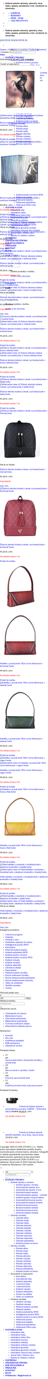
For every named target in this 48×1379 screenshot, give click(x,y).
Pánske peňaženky (24, 1269)
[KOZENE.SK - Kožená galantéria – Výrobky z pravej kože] (13, 40)
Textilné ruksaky (23, 1304)
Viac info (4, 248)
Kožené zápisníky (13, 965)
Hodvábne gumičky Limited (23, 228)
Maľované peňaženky (26, 202)
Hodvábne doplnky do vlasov (18, 942)
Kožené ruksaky (12, 960)
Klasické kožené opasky (16, 950)
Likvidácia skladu (13, 968)
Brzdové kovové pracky (27, 1205)
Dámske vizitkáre (24, 1233)
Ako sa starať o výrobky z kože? (20, 1070)
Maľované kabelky (24, 200)
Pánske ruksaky (23, 136)
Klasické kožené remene (27, 1213)
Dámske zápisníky (24, 1238)
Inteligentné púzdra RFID (17, 945)
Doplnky (9, 937)
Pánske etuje (22, 129)
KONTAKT (10, 248)
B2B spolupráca (12, 1043)
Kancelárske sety (24, 1279)
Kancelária (10, 947)
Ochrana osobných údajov (17, 1024)
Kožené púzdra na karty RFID (29, 195)
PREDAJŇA (10, 246)
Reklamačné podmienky (16, 1021)
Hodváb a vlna (12, 940)
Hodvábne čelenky (19, 1342)
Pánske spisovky (23, 1264)
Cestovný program (14, 935)
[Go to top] (1, 1167)
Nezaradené (10, 970)
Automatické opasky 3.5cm (28, 1190)
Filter (28, 998)
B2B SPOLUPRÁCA (14, 243)
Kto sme (9, 1038)
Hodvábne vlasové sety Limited (25, 230)
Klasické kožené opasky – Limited (31, 1195)
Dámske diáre (22, 1218)
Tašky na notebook (14, 983)
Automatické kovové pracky (29, 1200)
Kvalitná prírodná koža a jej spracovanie (23, 1085)
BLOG (8, 1373)
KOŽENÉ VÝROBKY (14, 57)
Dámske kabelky (23, 1228)
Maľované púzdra (24, 1320)
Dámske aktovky (23, 1225)
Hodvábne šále (17, 1332)
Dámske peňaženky (25, 1241)
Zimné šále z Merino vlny (22, 1355)
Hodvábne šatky (18, 213)
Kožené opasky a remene (22, 1182)
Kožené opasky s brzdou (27, 63)
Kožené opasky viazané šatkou (30, 1197)
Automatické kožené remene (29, 1203)
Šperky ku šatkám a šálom (23, 235)
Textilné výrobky (13, 985)
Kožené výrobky (12, 963)
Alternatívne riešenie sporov (18, 1026)
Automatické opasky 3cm (28, 1187)
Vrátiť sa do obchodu (20, 276)
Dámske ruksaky (23, 1231)
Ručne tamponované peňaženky (20, 978)
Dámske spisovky (24, 1236)
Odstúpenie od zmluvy (15, 1013)
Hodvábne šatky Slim (20, 215)
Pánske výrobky (18, 1246)
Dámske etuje (22, 1220)
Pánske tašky (22, 131)
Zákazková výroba (13, 1046)
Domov (3, 50)
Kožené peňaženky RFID (16, 952)
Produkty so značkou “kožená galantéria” (28, 50)
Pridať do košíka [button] (7, 139)
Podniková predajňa (14, 1041)
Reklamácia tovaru (13, 1016)
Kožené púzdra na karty (27, 121)
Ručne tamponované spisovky (19, 980)
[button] (2, 55)
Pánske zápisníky (24, 1266)
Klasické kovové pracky (27, 1210)
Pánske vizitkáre (23, 139)
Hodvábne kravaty (19, 1340)
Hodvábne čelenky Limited (23, 1345)
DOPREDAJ (11, 1360)
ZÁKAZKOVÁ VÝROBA (16, 241)
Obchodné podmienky (15, 1018)
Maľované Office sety (26, 205)
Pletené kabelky (23, 1309)
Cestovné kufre (23, 1286)
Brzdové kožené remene (27, 1208)
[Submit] (12, 55)
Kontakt (9, 1035)
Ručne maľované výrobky (17, 975)
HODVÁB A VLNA (13, 207)
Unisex (8, 988)
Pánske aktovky (23, 134)
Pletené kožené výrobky (16, 973)
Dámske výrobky (18, 1215)
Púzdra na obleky (24, 1294)
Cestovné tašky (23, 1284)
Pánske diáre (22, 126)
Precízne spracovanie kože (17, 1078)
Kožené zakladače (24, 1292)
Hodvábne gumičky (20, 1347)
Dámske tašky (22, 1223)
